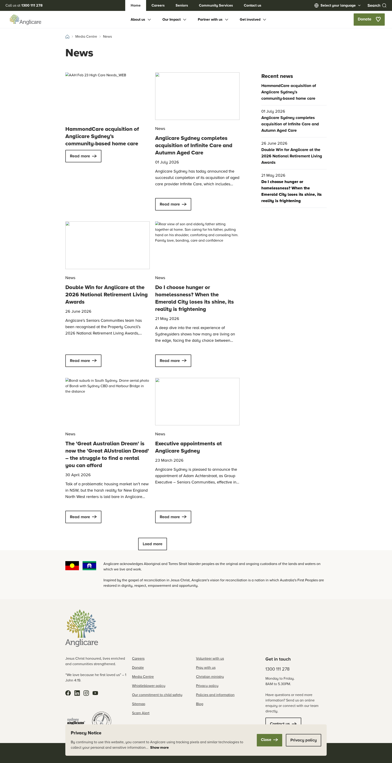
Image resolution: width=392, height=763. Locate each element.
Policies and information (215, 694)
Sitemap (138, 703)
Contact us (252, 5)
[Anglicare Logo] (25, 19)
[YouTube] (95, 693)
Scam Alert (140, 713)
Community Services (216, 5)
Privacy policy (207, 685)
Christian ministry (210, 676)
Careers (158, 5)
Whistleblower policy (148, 685)
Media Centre (143, 676)
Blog (199, 703)
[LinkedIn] (77, 693)
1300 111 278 (277, 669)
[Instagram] (86, 693)
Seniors (182, 5)
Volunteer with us (210, 658)
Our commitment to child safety (157, 694)
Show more (159, 747)
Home (136, 5)
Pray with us (206, 667)
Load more (152, 544)
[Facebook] (68, 693)
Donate (138, 667)
